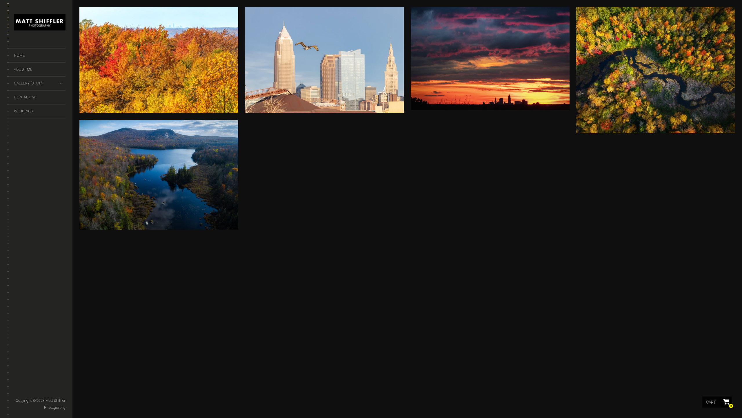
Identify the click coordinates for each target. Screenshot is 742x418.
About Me (23, 69)
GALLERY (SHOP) (28, 83)
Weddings (23, 111)
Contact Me (25, 97)
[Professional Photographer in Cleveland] (40, 23)
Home (19, 55)
